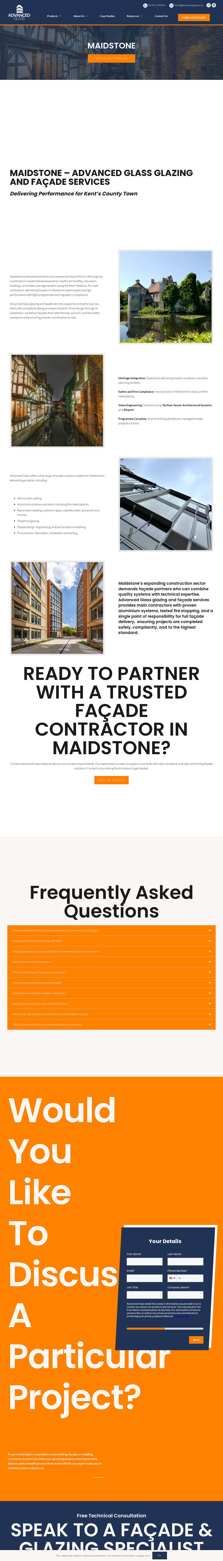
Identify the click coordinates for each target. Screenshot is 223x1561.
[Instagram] (209, 5)
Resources (133, 15)
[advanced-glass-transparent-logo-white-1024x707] (19, 12)
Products (52, 15)
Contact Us (161, 15)
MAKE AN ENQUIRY (194, 17)
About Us (78, 15)
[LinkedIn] (214, 5)
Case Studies (107, 15)
